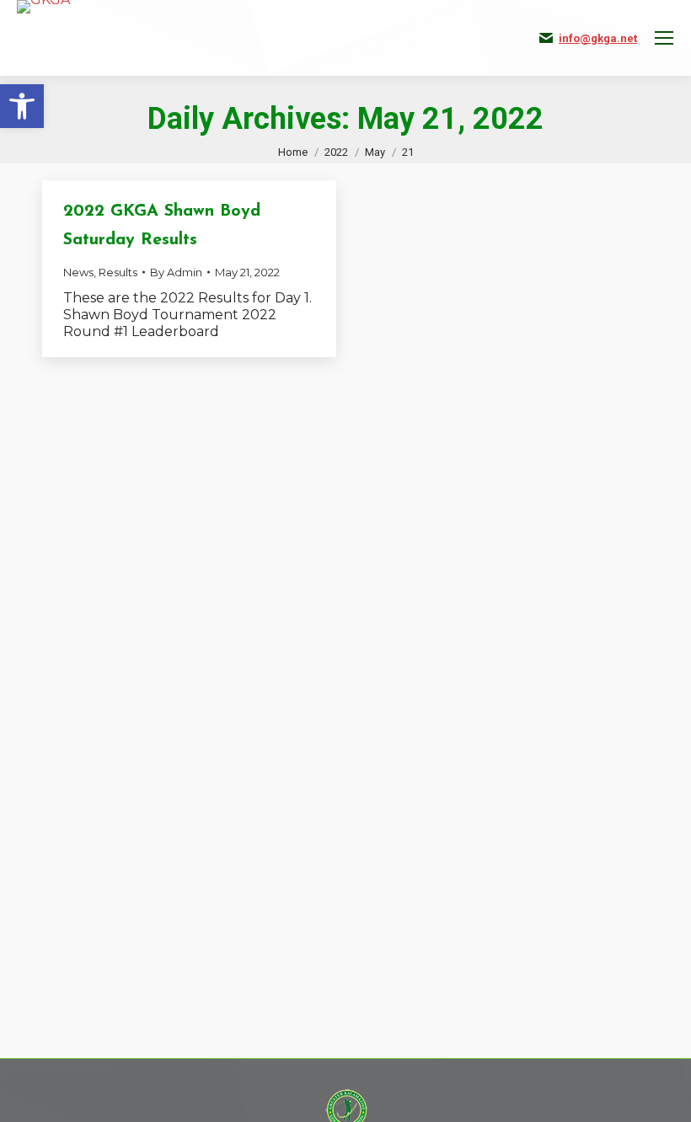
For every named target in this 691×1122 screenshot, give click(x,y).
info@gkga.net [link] (598, 38)
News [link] (78, 272)
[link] (22, 106)
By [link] (176, 272)
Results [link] (118, 272)
